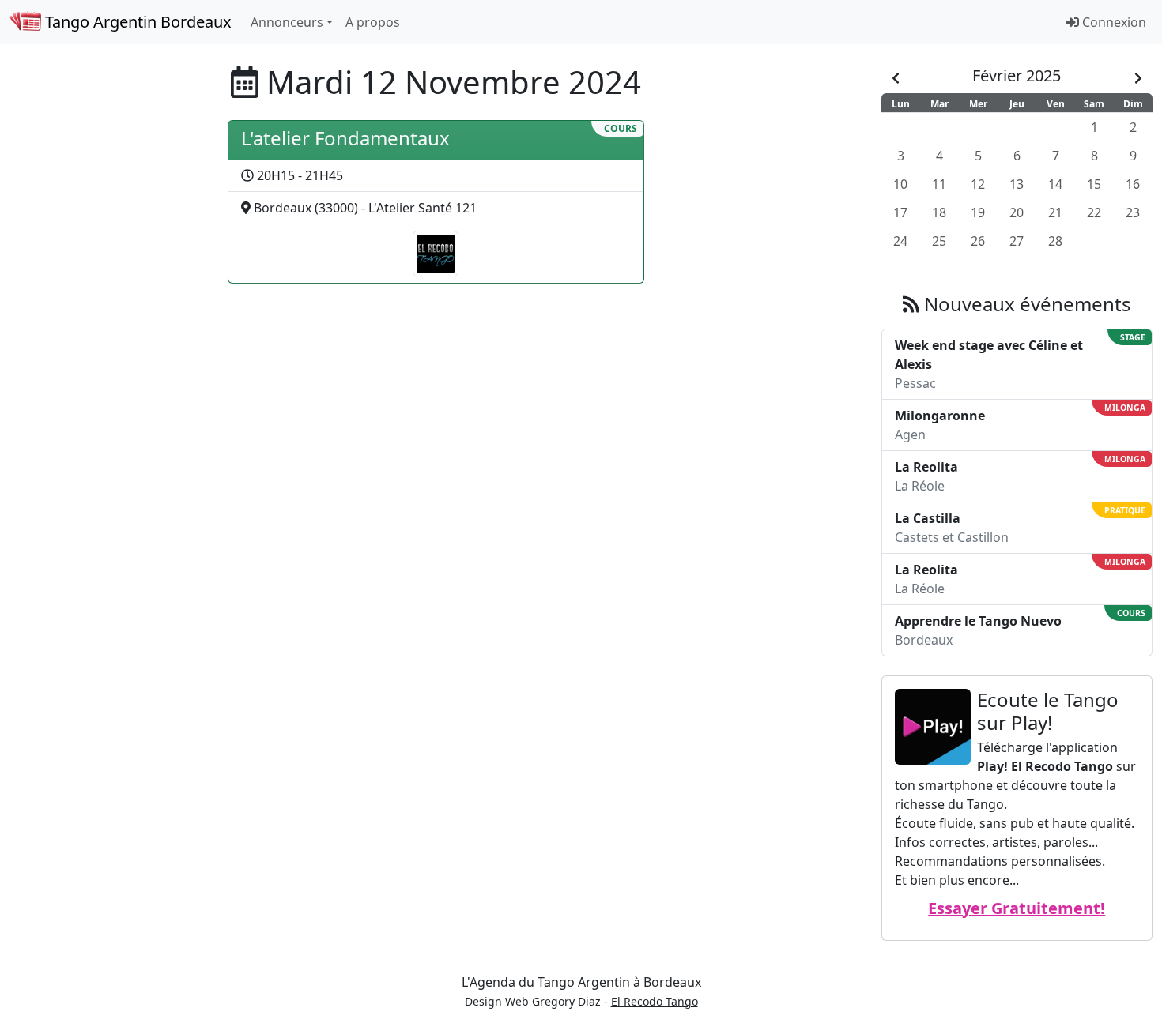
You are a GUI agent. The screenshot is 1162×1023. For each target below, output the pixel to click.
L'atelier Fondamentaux (345, 138)
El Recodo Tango (654, 1001)
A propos (372, 22)
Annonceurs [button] (287, 22)
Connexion (1112, 22)
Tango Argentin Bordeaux (136, 21)
